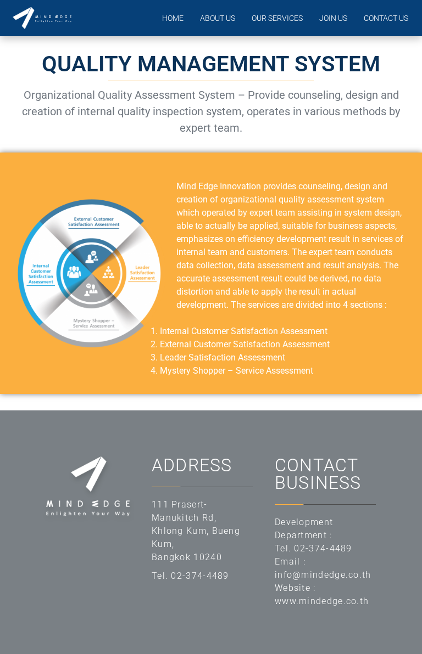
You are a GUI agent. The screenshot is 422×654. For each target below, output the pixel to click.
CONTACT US (386, 18)
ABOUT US (217, 18)
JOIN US (333, 18)
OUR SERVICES (277, 18)
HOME (173, 18)
